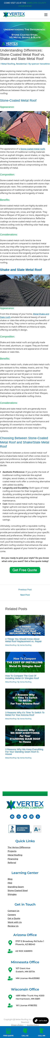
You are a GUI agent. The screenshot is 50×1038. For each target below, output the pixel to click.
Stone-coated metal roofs (32, 148)
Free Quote (8, 1036)
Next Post (25, 595)
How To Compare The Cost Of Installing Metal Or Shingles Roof (22, 676)
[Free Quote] (8, 1031)
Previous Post (25, 590)
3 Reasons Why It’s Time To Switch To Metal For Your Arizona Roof (24, 713)
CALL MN (41, 1036)
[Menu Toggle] (45, 14)
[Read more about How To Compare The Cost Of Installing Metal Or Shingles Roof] (25, 662)
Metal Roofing (8, 63)
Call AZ (25, 1036)
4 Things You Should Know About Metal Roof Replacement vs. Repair (23, 640)
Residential (21, 63)
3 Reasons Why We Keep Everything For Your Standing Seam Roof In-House (24, 751)
